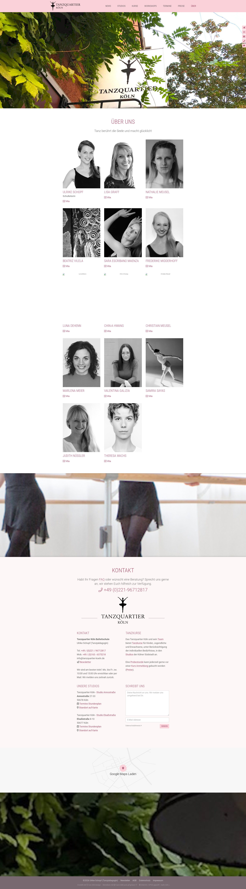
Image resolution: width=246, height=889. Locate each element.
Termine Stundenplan (90, 703)
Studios (121, 6)
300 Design (96, 885)
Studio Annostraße (106, 692)
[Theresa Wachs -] (123, 427)
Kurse (135, 6)
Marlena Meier (73, 391)
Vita (67, 201)
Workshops (150, 6)
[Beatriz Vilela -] (81, 232)
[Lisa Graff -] (123, 163)
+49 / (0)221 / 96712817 (93, 650)
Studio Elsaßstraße (106, 715)
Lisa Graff (111, 192)
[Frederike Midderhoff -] (164, 232)
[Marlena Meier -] (81, 362)
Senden (164, 726)
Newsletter (85, 662)
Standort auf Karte (88, 707)
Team (160, 639)
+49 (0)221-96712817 (125, 590)
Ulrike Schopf (73, 192)
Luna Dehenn (72, 326)
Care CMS (119, 885)
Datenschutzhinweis (133, 726)
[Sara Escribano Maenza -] (123, 232)
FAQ (102, 579)
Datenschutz (144, 880)
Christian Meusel (158, 326)
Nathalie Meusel (158, 192)
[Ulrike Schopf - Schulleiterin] (81, 163)
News (108, 6)
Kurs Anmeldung (139, 666)
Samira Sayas (155, 391)
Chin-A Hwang (114, 326)
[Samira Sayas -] (164, 362)
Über (193, 6)
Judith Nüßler (74, 456)
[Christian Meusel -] (164, 297)
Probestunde (137, 662)
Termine (167, 6)
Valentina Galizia (117, 391)
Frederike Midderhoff (162, 261)
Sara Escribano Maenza (121, 261)
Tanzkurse (137, 643)
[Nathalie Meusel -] (164, 163)
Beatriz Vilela (73, 261)
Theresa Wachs (115, 456)
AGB (134, 880)
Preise (181, 6)
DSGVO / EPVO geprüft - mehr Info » (155, 885)
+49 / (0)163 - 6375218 (94, 654)
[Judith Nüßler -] (81, 427)
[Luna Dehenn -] (81, 297)
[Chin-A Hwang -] (123, 297)
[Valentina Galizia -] (123, 362)
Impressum (158, 880)
